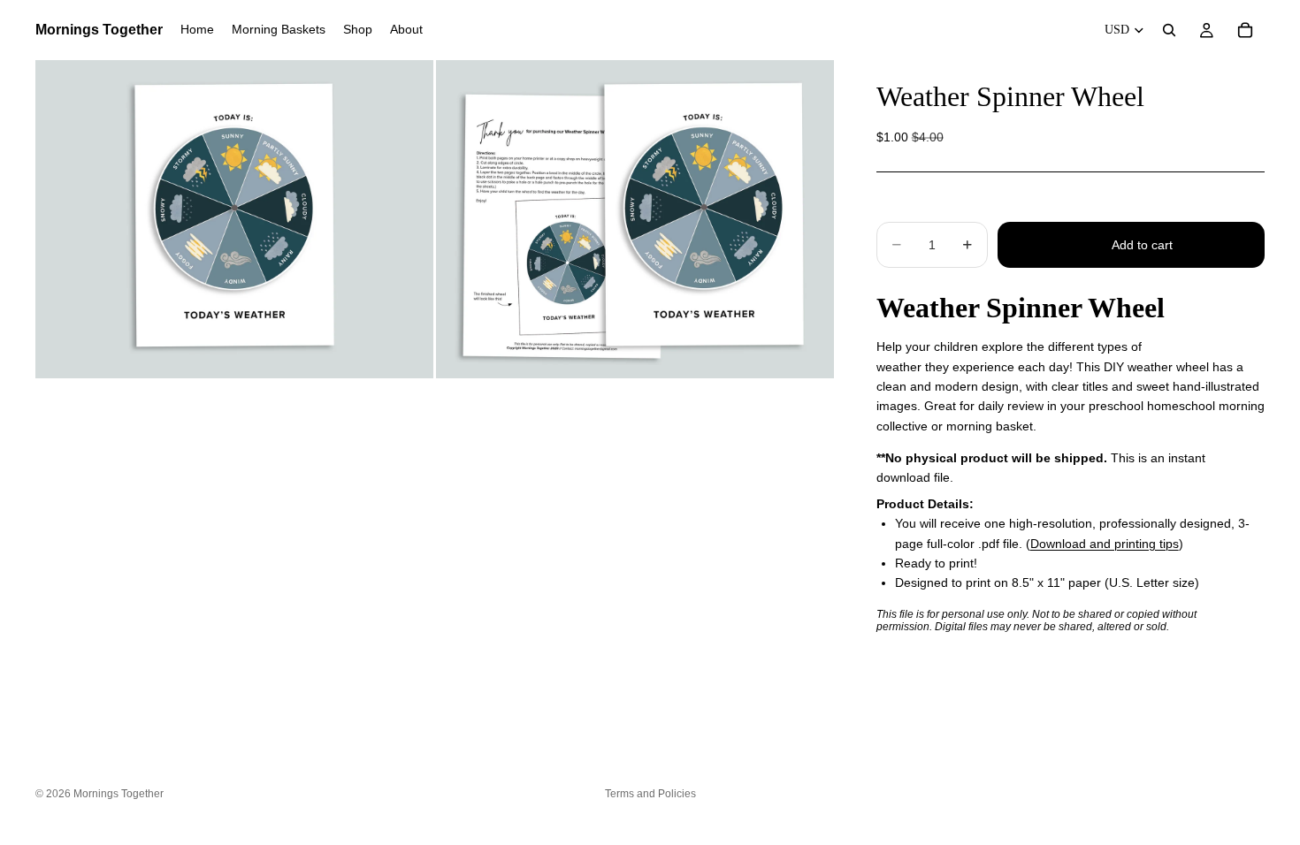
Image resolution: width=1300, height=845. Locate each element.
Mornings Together (118, 794)
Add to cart (1142, 245)
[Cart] (1245, 30)
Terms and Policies (650, 794)
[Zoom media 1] (234, 219)
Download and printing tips (1104, 544)
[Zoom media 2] (635, 219)
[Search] (1169, 30)
